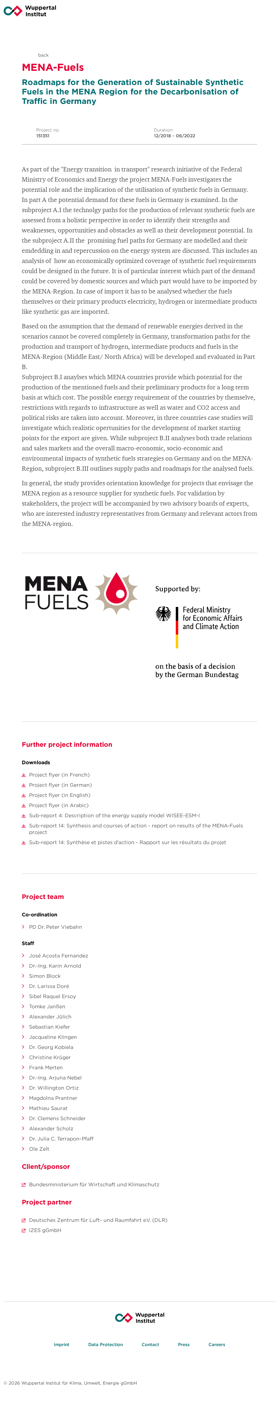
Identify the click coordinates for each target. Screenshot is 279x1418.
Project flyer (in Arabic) (59, 805)
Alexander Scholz (51, 1128)
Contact (150, 1344)
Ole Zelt (39, 1149)
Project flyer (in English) (59, 795)
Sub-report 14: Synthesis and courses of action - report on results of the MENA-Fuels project (136, 828)
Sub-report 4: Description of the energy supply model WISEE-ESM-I (114, 815)
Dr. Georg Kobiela (51, 1047)
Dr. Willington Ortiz (54, 1088)
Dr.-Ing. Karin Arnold (55, 966)
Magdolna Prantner (53, 1098)
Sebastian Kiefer (49, 1027)
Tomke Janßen (47, 1006)
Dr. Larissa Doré (49, 986)
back (43, 55)
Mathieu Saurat (48, 1108)
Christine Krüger (50, 1057)
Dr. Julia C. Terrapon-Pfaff (61, 1138)
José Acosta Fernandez (58, 955)
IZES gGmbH (45, 1230)
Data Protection (105, 1344)
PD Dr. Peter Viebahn (55, 927)
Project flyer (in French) (59, 774)
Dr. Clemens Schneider (57, 1118)
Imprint (61, 1344)
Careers (217, 1344)
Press (184, 1344)
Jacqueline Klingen (53, 1037)
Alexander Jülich (50, 1016)
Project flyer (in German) (60, 785)
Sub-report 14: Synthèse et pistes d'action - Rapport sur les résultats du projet (127, 842)
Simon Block (45, 976)
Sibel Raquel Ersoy (52, 996)
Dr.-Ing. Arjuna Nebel (55, 1077)
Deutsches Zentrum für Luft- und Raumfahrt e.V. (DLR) (98, 1220)
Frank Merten (46, 1067)
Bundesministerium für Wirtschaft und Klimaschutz (94, 1184)
